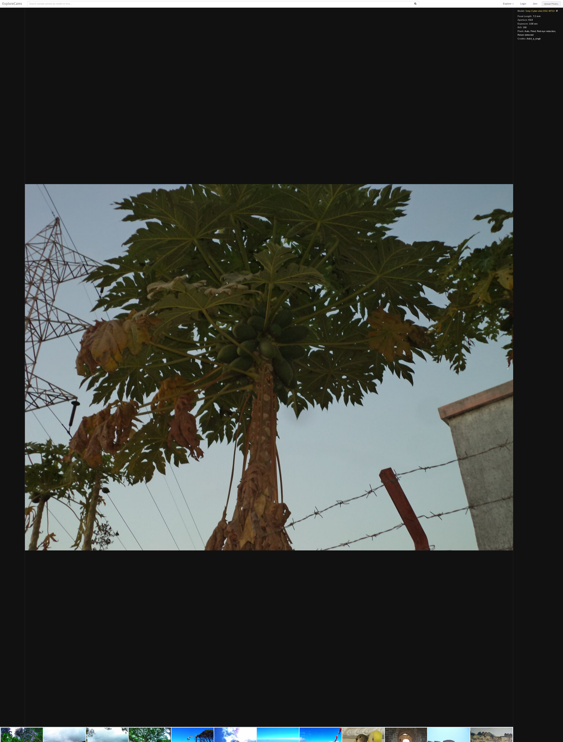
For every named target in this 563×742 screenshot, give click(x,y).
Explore (507, 3)
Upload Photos (551, 4)
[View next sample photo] (507, 367)
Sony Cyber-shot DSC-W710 (539, 11)
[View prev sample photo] (30, 367)
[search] (415, 4)
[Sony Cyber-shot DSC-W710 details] (556, 11)
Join (535, 3)
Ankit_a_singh (534, 38)
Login (523, 3)
